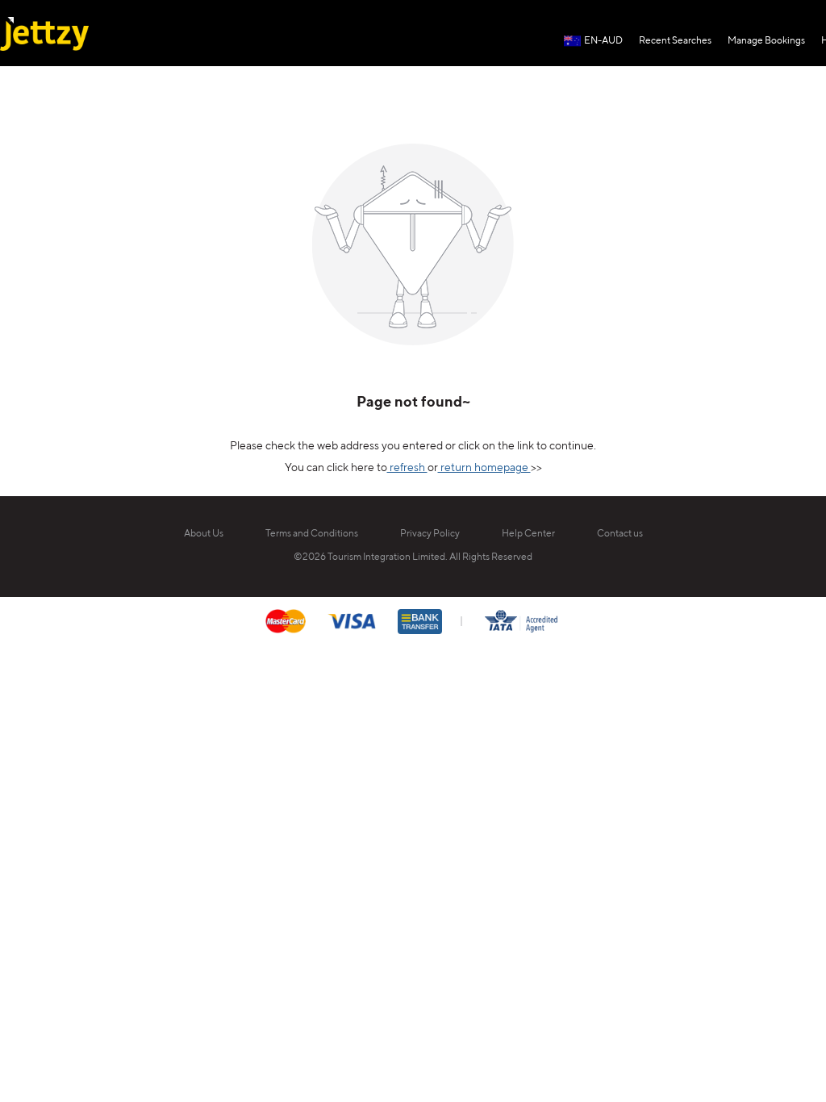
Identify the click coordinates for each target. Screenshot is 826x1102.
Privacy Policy (430, 534)
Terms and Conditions (311, 534)
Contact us (620, 534)
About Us (203, 534)
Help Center (528, 534)
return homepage (484, 468)
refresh (407, 468)
